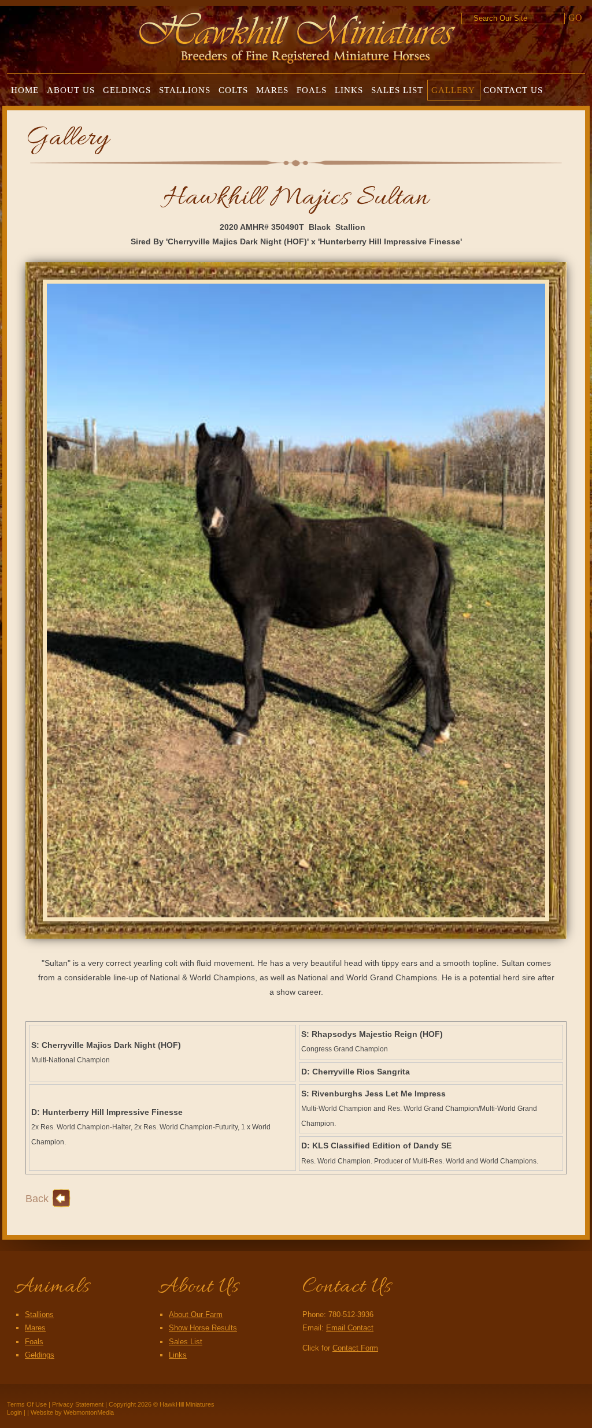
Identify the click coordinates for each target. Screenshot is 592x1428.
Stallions (39, 1314)
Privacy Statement (77, 1404)
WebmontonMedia (89, 1412)
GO (575, 18)
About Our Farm (196, 1314)
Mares (35, 1327)
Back (37, 1198)
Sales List (185, 1341)
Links (178, 1355)
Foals (34, 1341)
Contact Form (355, 1348)
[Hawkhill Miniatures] (297, 35)
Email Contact (349, 1327)
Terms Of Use (27, 1404)
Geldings (39, 1355)
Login (14, 1412)
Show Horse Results (203, 1327)
